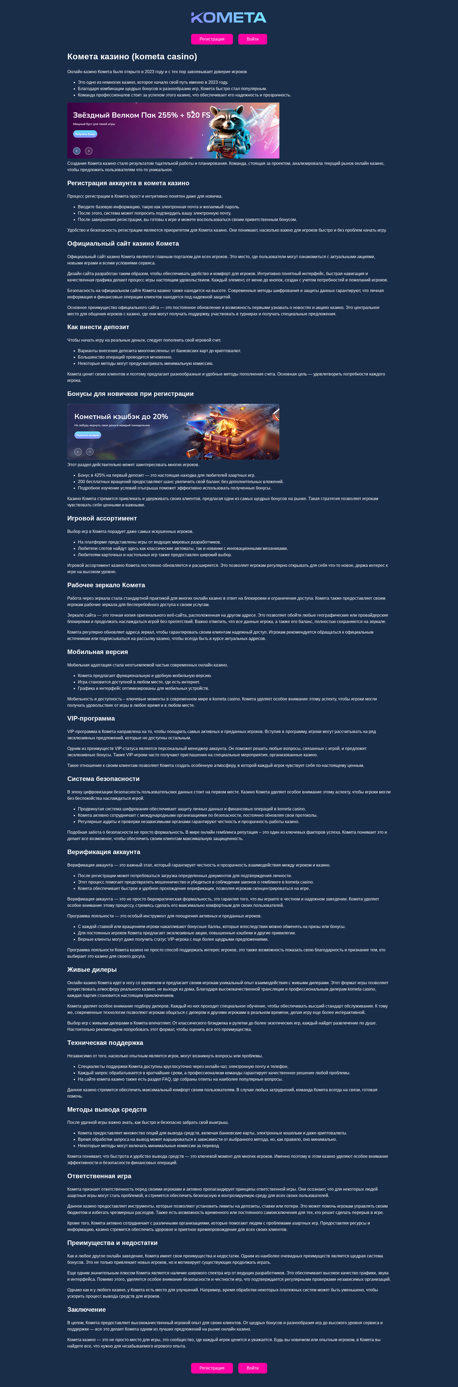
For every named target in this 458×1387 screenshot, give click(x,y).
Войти (253, 39)
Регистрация (212, 39)
